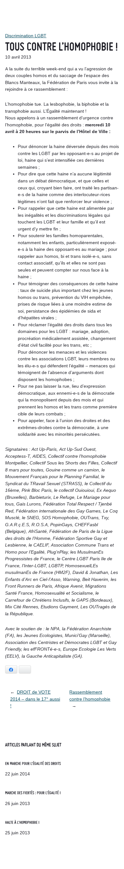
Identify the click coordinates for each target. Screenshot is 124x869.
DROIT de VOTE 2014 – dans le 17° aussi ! (35, 698)
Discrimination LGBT (25, 35)
